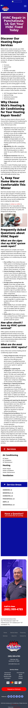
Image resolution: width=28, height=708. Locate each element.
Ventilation (8, 475)
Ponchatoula (20, 672)
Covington (7, 678)
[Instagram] (17, 696)
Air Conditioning (10, 455)
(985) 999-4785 (13, 609)
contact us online (15, 204)
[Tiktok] (22, 696)
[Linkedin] (19, 696)
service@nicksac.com (14, 664)
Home (5, 632)
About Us (14, 636)
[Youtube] (14, 696)
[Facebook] (8, 696)
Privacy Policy (14, 704)
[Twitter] (11, 696)
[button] (25, 6)
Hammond (7, 672)
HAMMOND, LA (7, 490)
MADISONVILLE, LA (8, 505)
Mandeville (7, 674)
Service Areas (14, 632)
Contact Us (23, 636)
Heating (6, 465)
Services (5, 636)
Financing (23, 632)
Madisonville (7, 676)
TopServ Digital (17, 707)
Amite (20, 674)
